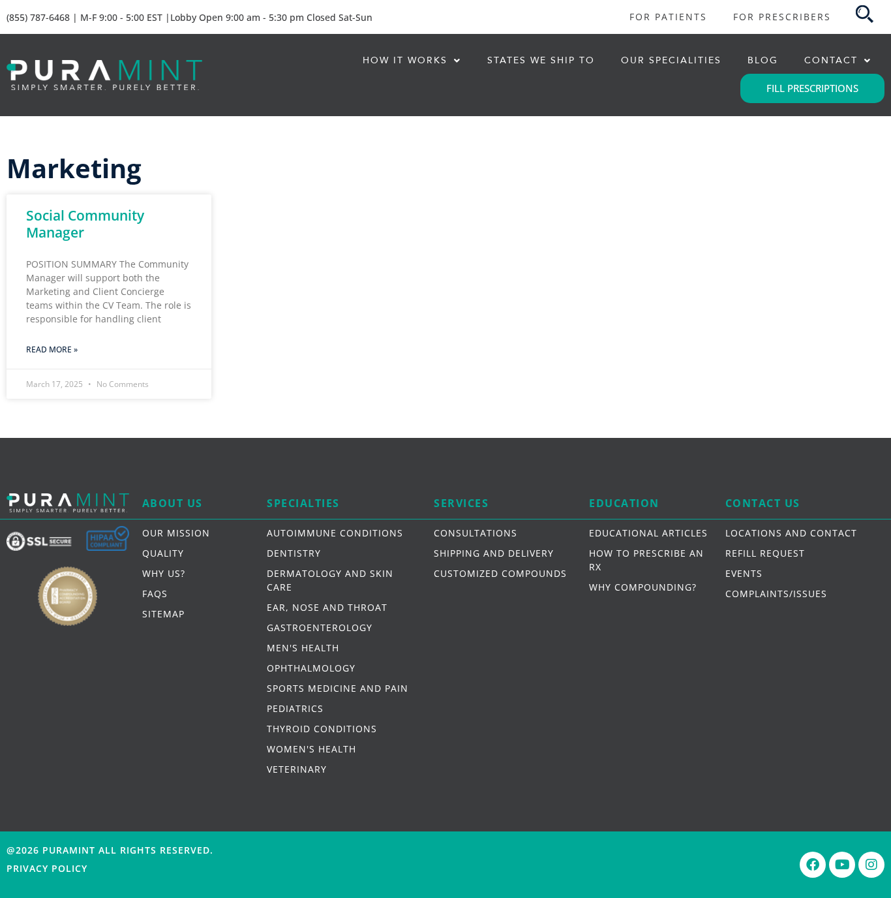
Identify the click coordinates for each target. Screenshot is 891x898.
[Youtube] (842, 865)
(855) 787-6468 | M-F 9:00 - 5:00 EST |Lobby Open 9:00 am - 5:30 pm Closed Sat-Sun (189, 17)
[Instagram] (871, 865)
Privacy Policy (47, 868)
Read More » (52, 349)
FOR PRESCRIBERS (782, 16)
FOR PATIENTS (668, 16)
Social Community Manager (85, 223)
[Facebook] (813, 865)
